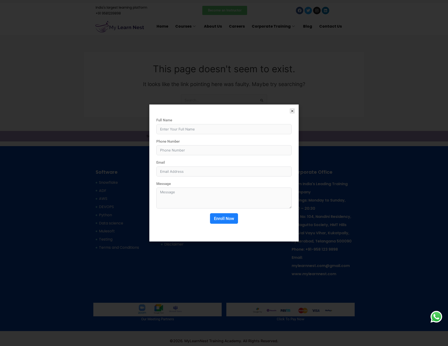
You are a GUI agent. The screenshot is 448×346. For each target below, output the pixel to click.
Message (163, 184)
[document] (224, 173)
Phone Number (168, 141)
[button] (292, 111)
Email (160, 162)
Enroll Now (224, 218)
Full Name (164, 120)
